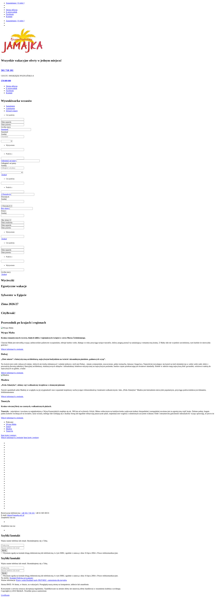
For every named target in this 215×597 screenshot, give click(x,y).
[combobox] (12, 136)
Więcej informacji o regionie (12, 349)
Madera (9, 429)
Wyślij (4, 550)
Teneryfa (9, 431)
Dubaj (8, 426)
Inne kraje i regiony (9, 435)
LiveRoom (5, 595)
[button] (19, 129)
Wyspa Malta (11, 424)
